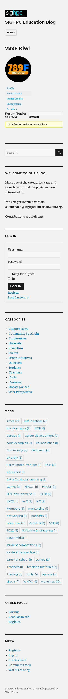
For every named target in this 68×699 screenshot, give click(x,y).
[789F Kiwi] (18, 70)
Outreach (15, 362)
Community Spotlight (24, 333)
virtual (13, 581)
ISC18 (45, 494)
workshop (51, 581)
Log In (15, 286)
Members (15, 508)
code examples (19, 443)
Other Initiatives (20, 358)
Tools (13, 377)
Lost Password (18, 297)
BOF (40, 428)
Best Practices (35, 421)
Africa (13, 421)
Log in (13, 655)
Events (13, 353)
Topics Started (14, 93)
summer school (19, 559)
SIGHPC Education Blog (30, 22)
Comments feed (20, 665)
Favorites (12, 109)
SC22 (12, 530)
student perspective (23, 552)
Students (15, 367)
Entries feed (17, 660)
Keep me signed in (23, 276)
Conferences (18, 338)
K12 (40, 501)
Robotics (37, 523)
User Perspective (21, 392)
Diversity (15, 343)
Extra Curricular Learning (26, 479)
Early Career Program (24, 465)
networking (17, 516)
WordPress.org (19, 670)
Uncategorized (19, 387)
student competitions (24, 545)
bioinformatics (19, 428)
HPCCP (49, 486)
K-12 (27, 501)
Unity (32, 574)
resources (16, 523)
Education (16, 348)
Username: (15, 249)
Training (15, 382)
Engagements (14, 104)
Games (14, 486)
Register (14, 292)
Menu (11, 32)
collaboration (47, 443)
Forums (14, 612)
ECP (50, 465)
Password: (15, 261)
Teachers (15, 372)
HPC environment (21, 494)
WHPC (30, 581)
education (16, 472)
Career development (41, 435)
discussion (40, 450)
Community (17, 450)
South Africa (17, 537)
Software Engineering (39, 530)
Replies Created (15, 98)
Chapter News (18, 328)
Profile (10, 88)
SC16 (54, 523)
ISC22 (12, 501)
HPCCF (31, 486)
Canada (14, 435)
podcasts (39, 516)
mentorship (38, 508)
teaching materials (42, 567)
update (49, 574)
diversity (14, 457)
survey (43, 559)
